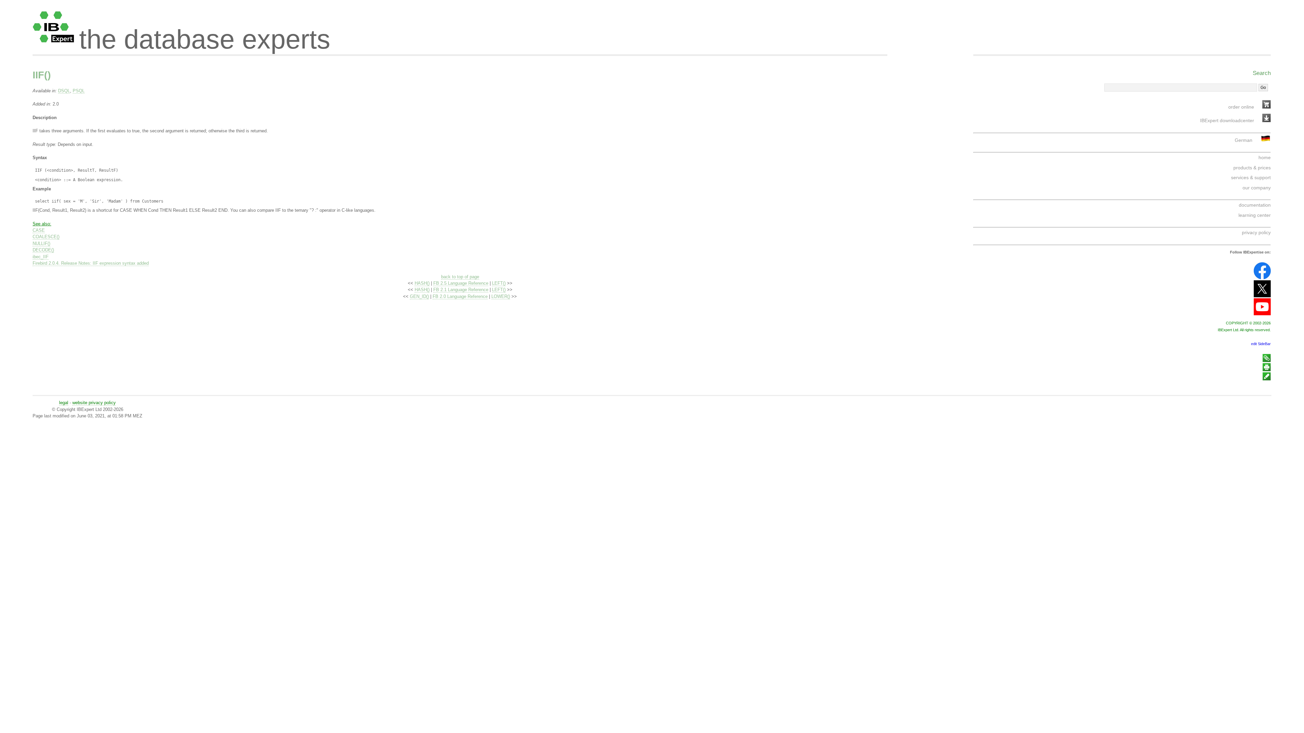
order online (1241, 107)
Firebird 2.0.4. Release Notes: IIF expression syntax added (91, 263)
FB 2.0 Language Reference (460, 296)
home (1264, 157)
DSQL (64, 90)
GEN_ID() (419, 296)
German (1243, 140)
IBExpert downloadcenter (1227, 120)
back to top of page (460, 276)
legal (63, 402)
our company (1257, 187)
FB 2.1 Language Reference (460, 289)
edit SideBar (1261, 344)
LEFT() (499, 283)
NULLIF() (41, 243)
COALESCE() (46, 236)
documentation (1255, 205)
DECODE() (43, 249)
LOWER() (500, 296)
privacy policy (1256, 232)
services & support (1251, 177)
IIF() (42, 75)
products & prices (1252, 167)
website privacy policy (94, 402)
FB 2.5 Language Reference (460, 283)
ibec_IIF (41, 256)
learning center (1254, 215)
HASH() (422, 283)
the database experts (204, 33)
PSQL (79, 90)
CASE (39, 230)
